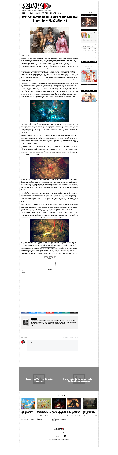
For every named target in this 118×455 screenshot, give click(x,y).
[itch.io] (89, 13)
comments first (74, 337)
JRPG (38, 23)
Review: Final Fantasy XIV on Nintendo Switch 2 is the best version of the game (74, 412)
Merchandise (45, 13)
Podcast (31, 13)
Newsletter (53, 13)
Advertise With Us (47, 442)
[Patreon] (91, 13)
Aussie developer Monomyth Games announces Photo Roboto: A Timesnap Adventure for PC (27, 413)
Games (23, 13)
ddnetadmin (31, 23)
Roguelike (59, 23)
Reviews (56, 23)
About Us (60, 13)
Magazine (37, 13)
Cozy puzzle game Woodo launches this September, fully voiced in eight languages (44, 412)
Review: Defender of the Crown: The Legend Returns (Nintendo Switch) (89, 412)
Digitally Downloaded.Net (65, 439)
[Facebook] (85, 13)
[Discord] (93, 13)
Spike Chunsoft (64, 23)
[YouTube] (87, 13)
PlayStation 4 (47, 23)
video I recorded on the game (48, 247)
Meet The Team (54, 442)
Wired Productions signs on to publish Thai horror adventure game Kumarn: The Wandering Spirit (59, 413)
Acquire (35, 23)
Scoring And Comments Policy (69, 442)
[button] (65, 436)
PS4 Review (52, 23)
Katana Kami (42, 23)
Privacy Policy (60, 442)
